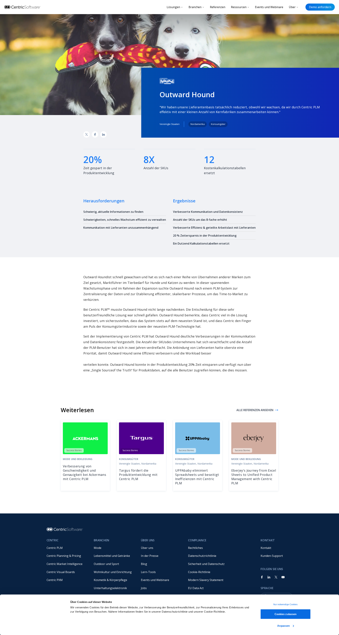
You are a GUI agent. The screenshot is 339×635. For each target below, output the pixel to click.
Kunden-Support (272, 556)
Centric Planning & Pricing (64, 556)
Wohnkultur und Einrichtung (113, 572)
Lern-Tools (148, 572)
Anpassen (283, 625)
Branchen (195, 7)
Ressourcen (238, 7)
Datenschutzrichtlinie (202, 556)
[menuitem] (67, 548)
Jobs (144, 588)
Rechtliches (195, 548)
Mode (97, 548)
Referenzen (217, 7)
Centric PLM (55, 548)
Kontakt (266, 548)
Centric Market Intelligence (64, 564)
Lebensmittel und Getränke (112, 556)
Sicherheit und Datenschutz (206, 564)
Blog (144, 564)
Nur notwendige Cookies (285, 604)
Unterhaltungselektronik (110, 588)
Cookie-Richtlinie (199, 572)
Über (292, 7)
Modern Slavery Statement (205, 580)
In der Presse (149, 556)
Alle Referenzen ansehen (254, 410)
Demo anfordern (320, 7)
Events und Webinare (269, 7)
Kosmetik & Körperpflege (110, 580)
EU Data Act (196, 588)
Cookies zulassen (286, 614)
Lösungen (173, 7)
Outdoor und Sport (106, 564)
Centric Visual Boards (61, 572)
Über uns (147, 548)
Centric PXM (55, 580)
